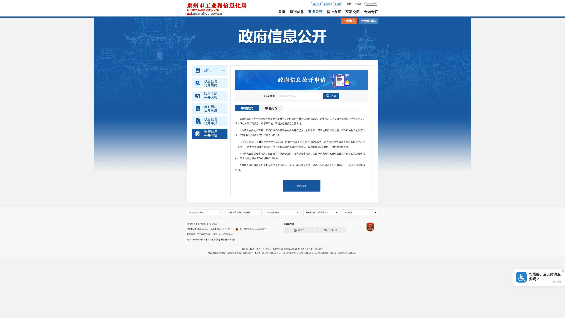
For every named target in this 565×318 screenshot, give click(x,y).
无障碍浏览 (368, 21)
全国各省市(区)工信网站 (239, 212)
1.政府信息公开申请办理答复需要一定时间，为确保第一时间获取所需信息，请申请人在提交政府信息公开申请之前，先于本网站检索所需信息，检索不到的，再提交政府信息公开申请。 (300, 121)
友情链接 (349, 212)
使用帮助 (191, 224)
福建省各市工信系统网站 (317, 212)
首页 (281, 12)
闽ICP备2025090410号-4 (221, 229)
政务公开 (315, 12)
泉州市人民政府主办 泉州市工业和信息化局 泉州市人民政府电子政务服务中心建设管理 (282, 249)
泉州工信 (333, 230)
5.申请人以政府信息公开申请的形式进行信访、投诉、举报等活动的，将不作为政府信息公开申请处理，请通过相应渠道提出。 (300, 167)
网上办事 (334, 12)
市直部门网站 (273, 212)
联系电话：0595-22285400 (198, 234)
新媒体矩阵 (289, 224)
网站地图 (213, 224)
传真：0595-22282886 (222, 234)
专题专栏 (371, 12)
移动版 (358, 4)
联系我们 (202, 224)
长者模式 (349, 21)
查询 (333, 96)
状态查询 (269, 96)
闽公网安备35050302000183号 (253, 229)
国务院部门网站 (196, 212)
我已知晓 (301, 185)
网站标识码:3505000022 (197, 229)
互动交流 (352, 12)
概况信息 (297, 12)
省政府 (327, 4)
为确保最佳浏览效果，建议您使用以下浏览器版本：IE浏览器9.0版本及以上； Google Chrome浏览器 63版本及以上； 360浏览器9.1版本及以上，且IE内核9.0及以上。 (282, 253)
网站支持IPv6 (371, 4)
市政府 (338, 4)
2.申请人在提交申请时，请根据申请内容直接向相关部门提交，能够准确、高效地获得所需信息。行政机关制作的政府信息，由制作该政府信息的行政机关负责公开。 (300, 132)
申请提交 (247, 108)
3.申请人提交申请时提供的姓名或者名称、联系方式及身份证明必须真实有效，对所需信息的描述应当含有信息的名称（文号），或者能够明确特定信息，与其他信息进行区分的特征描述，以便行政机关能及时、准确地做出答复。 (300, 144)
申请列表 (271, 108)
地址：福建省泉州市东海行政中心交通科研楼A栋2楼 (211, 239)
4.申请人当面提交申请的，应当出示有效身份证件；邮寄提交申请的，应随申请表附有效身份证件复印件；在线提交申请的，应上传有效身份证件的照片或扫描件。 (300, 156)
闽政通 (301, 230)
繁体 (349, 4)
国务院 (316, 4)
